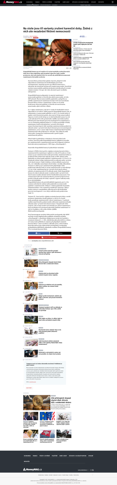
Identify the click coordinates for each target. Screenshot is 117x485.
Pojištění (57, 2)
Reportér (101, 2)
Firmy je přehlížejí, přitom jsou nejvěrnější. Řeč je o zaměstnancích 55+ (30, 441)
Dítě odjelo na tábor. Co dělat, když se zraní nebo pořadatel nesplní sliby (50, 319)
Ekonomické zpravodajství (33, 5)
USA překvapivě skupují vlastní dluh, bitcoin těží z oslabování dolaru (50, 262)
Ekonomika (29, 2)
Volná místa (76, 475)
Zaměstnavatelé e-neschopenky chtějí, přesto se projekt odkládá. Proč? (82, 58)
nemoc (39, 240)
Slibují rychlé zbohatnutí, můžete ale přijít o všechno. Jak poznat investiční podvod (50, 297)
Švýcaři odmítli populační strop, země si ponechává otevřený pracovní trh (47, 441)
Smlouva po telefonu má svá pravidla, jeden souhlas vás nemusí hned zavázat (50, 286)
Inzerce (60, 475)
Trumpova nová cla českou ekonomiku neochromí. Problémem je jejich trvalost (47, 424)
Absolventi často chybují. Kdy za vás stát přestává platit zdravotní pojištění (50, 331)
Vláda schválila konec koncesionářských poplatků (62, 441)
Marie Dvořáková (33, 36)
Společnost (54, 5)
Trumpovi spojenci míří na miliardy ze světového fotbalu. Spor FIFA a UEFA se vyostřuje (50, 308)
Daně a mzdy (66, 2)
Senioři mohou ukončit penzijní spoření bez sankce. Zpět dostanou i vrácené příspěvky (50, 252)
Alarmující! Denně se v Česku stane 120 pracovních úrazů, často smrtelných (82, 49)
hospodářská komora (46, 240)
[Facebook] (67, 68)
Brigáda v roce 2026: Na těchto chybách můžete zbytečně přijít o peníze (63, 423)
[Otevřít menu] (112, 2)
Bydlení (93, 2)
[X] (69, 68)
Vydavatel (55, 475)
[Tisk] (70, 68)
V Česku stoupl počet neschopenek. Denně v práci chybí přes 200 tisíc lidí (83, 44)
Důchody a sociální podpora (80, 2)
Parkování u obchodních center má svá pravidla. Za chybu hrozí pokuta (50, 353)
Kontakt (51, 475)
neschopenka (35, 240)
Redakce (46, 475)
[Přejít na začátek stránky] (92, 475)
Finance (37, 2)
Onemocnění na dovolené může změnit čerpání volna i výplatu (48, 274)
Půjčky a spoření (47, 2)
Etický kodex (41, 475)
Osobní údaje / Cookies (67, 475)
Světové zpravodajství (45, 5)
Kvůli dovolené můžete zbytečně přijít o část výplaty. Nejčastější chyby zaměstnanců (50, 342)
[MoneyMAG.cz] (12, 2)
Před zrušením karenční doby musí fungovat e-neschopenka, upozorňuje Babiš (82, 63)
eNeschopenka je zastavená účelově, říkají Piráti (82, 68)
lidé (53, 240)
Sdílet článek (83, 36)
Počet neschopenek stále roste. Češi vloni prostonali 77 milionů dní (83, 54)
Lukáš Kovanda (32, 382)
